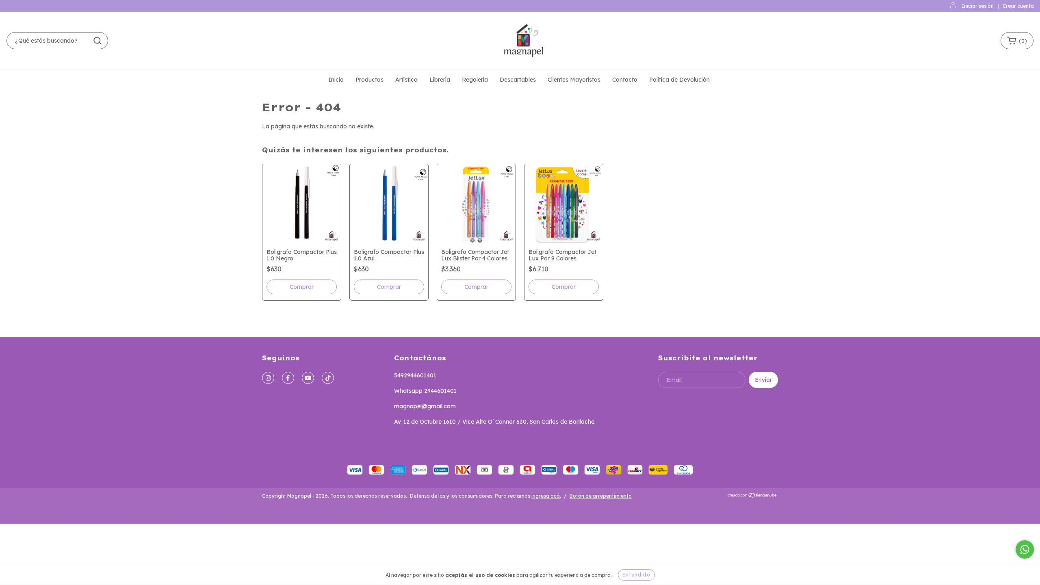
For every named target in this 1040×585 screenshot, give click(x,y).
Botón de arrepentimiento (601, 496)
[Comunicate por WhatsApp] (1025, 549)
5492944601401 (415, 375)
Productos (369, 79)
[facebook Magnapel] (288, 378)
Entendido (636, 575)
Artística (406, 79)
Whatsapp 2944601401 (425, 390)
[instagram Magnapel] (268, 378)
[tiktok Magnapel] (328, 378)
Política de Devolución (679, 79)
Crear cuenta (1018, 6)
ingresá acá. (546, 496)
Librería (439, 79)
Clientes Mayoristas (574, 79)
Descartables (518, 79)
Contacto (624, 79)
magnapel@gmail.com (425, 406)
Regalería (475, 79)
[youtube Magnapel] (308, 378)
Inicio (336, 79)
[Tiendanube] (752, 496)
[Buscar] (97, 40)
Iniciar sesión (978, 6)
